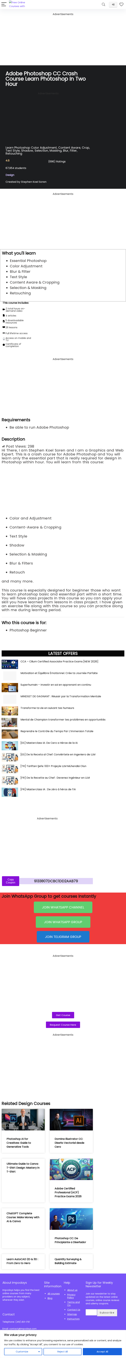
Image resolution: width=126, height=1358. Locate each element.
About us (72, 1290)
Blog (50, 1298)
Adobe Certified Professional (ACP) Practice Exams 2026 (68, 1192)
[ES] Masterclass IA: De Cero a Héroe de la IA (49, 743)
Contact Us (73, 1309)
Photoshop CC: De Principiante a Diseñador (70, 1240)
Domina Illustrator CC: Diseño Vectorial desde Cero (69, 1143)
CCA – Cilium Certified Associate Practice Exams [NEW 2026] (59, 661)
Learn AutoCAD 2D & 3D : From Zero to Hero (22, 1261)
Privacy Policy (71, 1296)
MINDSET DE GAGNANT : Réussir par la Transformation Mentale (61, 696)
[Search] (103, 4)
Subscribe (107, 1312)
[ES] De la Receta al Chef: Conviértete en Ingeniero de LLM (58, 754)
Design (10, 175)
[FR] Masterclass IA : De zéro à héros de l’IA (48, 789)
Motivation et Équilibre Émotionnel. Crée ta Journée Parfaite (59, 673)
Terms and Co (73, 1304)
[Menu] (4, 4)
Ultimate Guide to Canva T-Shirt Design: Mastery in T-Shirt (23, 1167)
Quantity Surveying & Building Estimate (68, 1261)
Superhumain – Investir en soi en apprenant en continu (56, 685)
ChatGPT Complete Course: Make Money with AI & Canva (23, 1217)
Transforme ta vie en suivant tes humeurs (47, 708)
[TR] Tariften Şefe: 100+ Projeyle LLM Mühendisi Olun (53, 766)
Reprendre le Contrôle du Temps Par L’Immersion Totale (57, 731)
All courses (54, 1293)
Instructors (73, 1319)
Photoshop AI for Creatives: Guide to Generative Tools (19, 1143)
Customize (22, 1351)
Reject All (62, 1351)
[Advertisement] (63, 39)
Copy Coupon (10, 881)
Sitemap (72, 1314)
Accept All (102, 1351)
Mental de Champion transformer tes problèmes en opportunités (63, 719)
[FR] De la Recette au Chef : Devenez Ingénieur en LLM (55, 778)
